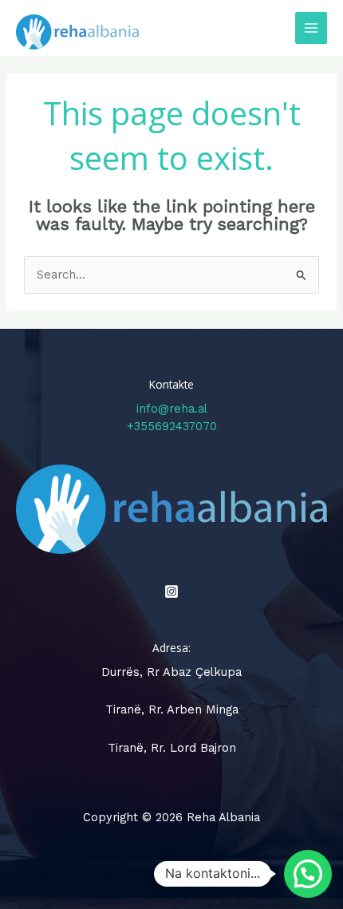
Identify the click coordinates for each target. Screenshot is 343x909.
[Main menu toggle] (311, 28)
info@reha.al (171, 408)
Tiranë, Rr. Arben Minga (172, 709)
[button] (308, 874)
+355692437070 (172, 426)
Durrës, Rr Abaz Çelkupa (171, 672)
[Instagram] (171, 591)
